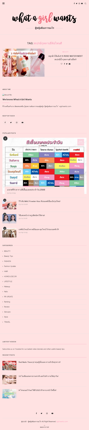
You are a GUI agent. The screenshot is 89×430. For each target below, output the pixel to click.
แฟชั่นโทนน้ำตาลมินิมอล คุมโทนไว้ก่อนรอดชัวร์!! (39, 229)
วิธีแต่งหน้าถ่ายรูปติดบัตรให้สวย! (32, 215)
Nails (6, 292)
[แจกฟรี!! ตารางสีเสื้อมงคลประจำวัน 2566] (44, 166)
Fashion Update (10, 266)
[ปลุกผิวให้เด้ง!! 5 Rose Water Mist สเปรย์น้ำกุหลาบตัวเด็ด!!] (23, 63)
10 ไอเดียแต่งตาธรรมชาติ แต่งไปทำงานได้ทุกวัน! (38, 376)
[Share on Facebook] (64, 64)
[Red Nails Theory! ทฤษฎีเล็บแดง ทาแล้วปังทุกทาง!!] (9, 365)
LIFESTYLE (8, 281)
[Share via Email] (69, 64)
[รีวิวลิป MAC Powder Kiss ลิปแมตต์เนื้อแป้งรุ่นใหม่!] (9, 204)
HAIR (6, 271)
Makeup (7, 287)
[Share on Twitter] (67, 64)
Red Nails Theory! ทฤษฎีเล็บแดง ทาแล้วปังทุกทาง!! (39, 362)
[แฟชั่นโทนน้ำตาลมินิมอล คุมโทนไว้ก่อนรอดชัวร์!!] (9, 232)
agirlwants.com (62, 421)
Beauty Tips (8, 256)
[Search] (85, 3)
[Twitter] (76, 3)
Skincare (7, 312)
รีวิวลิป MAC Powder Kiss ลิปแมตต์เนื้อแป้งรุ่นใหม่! (39, 201)
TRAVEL (7, 322)
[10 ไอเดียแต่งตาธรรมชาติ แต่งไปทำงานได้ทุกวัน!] (9, 379)
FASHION (7, 261)
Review (7, 307)
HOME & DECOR (10, 276)
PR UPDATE (8, 297)
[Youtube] (82, 3)
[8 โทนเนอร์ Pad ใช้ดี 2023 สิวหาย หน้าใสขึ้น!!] (9, 393)
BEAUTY (7, 251)
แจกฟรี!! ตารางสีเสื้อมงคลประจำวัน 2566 (26, 189)
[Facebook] (74, 3)
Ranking (7, 302)
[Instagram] (79, 3)
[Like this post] (61, 64)
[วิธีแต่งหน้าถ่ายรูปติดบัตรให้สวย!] (9, 218)
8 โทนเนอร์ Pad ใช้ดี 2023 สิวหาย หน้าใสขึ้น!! (37, 390)
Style (6, 317)
